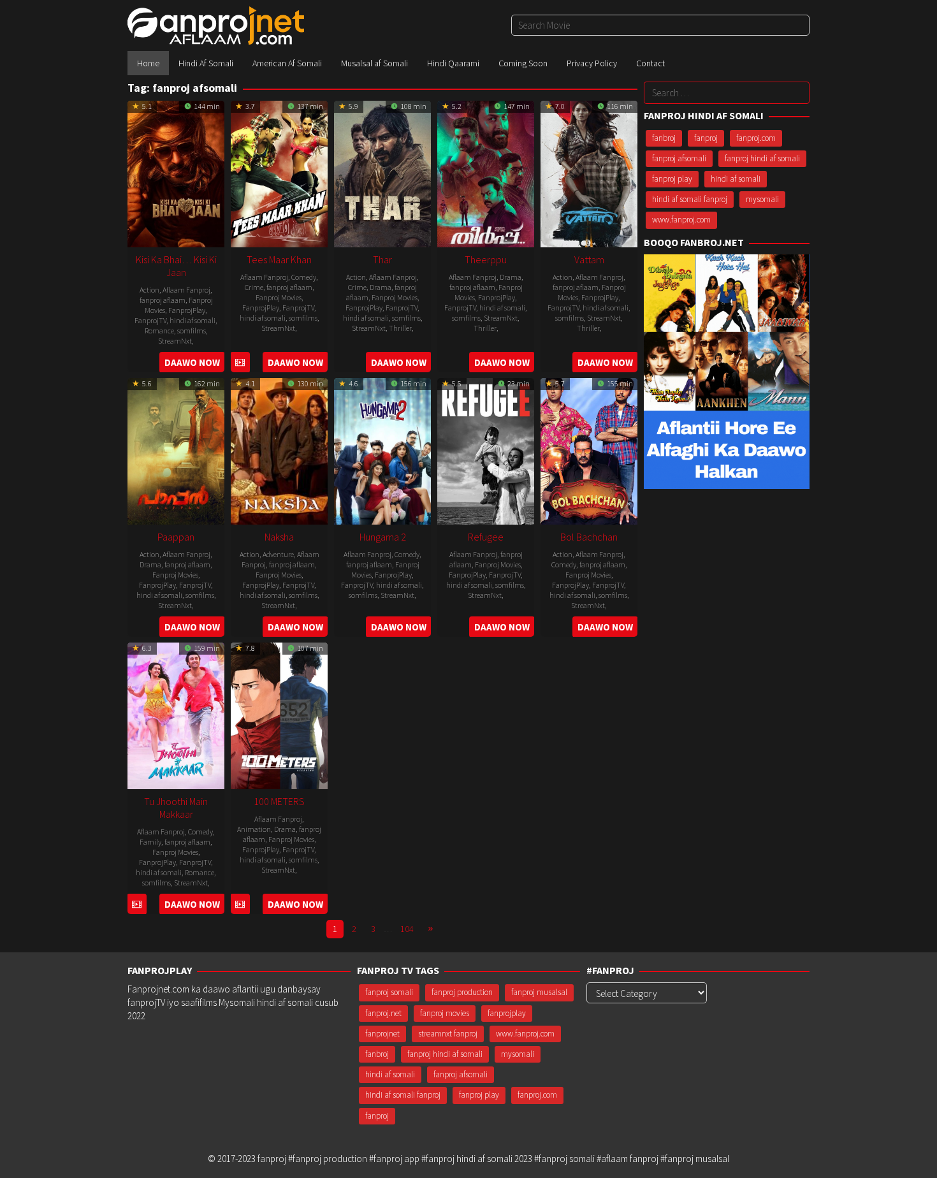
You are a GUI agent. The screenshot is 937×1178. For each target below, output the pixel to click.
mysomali (762, 199)
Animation (254, 829)
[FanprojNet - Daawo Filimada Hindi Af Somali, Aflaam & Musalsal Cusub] (215, 24)
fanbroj (664, 138)
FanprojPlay (186, 310)
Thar (382, 259)
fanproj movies (444, 1013)
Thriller (400, 328)
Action (149, 289)
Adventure (278, 554)
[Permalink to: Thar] (382, 172)
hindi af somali (192, 320)
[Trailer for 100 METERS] (240, 904)
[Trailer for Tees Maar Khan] (240, 362)
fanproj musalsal (539, 992)
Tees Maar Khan (279, 259)
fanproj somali (389, 992)
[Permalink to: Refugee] (486, 450)
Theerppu (486, 259)
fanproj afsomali (679, 158)
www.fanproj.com (681, 219)
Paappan (175, 536)
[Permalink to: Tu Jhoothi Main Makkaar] (176, 714)
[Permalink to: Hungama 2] (382, 450)
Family (150, 842)
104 (407, 928)
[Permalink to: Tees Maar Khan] (279, 172)
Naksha (279, 536)
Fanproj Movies (278, 297)
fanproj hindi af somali (762, 158)
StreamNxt (175, 340)
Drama (380, 287)
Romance (159, 330)
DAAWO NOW (192, 362)
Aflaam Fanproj (186, 289)
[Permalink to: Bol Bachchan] (589, 450)
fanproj (706, 138)
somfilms (191, 330)
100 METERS (279, 801)
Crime (254, 287)
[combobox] (660, 25)
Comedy (303, 277)
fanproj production (462, 992)
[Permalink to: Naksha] (279, 450)
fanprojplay (507, 1013)
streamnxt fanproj (447, 1033)
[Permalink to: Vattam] (589, 172)
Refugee (486, 536)
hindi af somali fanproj (689, 199)
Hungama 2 (383, 536)
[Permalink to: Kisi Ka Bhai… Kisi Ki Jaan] (176, 172)
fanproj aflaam (162, 300)
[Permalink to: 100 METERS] (279, 714)
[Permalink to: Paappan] (176, 450)
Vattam (589, 259)
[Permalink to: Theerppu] (486, 172)
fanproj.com (756, 138)
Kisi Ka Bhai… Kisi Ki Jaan (176, 266)
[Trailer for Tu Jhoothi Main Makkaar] (137, 904)
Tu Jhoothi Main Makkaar (176, 807)
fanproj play (672, 178)
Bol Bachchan (589, 536)
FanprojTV (150, 320)
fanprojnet (382, 1033)
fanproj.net (383, 1013)
